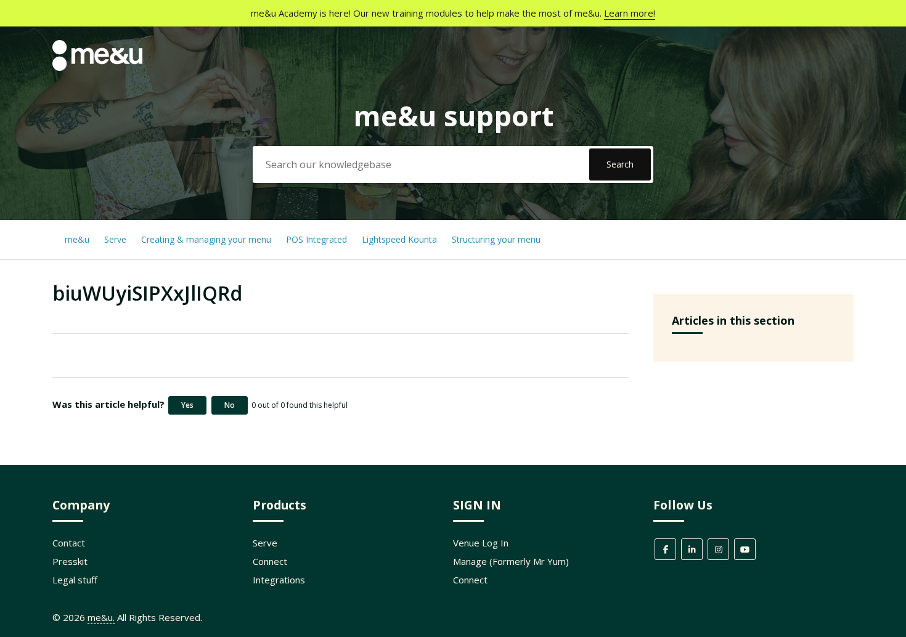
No (229, 405)
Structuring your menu (496, 239)
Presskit (70, 561)
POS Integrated (317, 239)
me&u (77, 239)
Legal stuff (74, 580)
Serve (115, 239)
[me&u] (97, 67)
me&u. (101, 617)
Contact (68, 543)
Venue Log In (480, 543)
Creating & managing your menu (207, 239)
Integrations (279, 580)
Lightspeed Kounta (399, 239)
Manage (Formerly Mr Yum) (511, 561)
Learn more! (629, 13)
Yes (187, 405)
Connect (270, 561)
